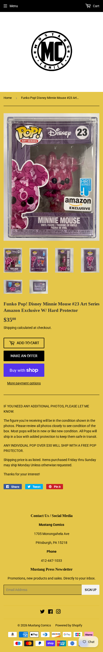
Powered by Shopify (68, 625)
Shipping (10, 328)
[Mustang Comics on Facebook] (50, 612)
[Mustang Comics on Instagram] (58, 612)
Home (8, 98)
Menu (14, 6)
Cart (95, 6)
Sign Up (90, 590)
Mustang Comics (39, 625)
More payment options (24, 383)
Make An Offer (24, 356)
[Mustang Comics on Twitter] (42, 612)
